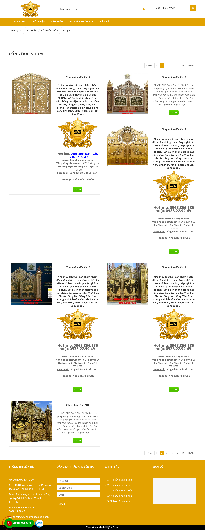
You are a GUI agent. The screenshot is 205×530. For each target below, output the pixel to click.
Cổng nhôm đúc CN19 (174, 267)
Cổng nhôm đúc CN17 (174, 129)
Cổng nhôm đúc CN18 (78, 267)
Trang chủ (19, 21)
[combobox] (68, 8)
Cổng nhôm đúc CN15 (78, 77)
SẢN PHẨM (57, 21)
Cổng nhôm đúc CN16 (174, 77)
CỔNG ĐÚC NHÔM (49, 30)
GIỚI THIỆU (38, 21)
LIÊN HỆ (104, 21)
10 (183, 65)
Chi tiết (77, 189)
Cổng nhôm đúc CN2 (77, 405)
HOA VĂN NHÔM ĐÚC (82, 21)
